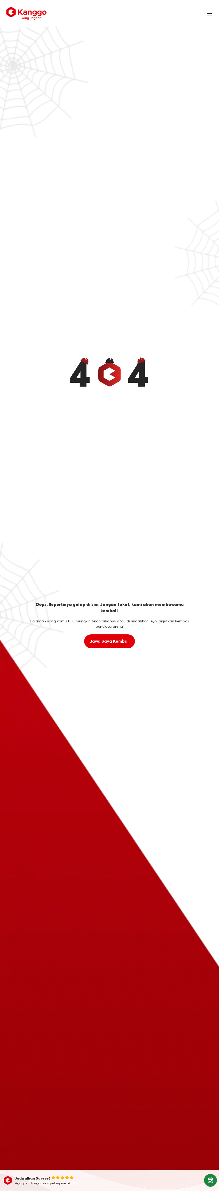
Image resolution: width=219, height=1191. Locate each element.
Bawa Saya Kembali (109, 641)
